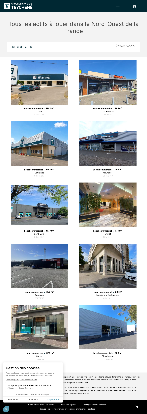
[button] (118, 7)
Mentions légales (68, 405)
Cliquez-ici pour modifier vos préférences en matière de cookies (67, 409)
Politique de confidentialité (95, 405)
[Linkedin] (136, 407)
